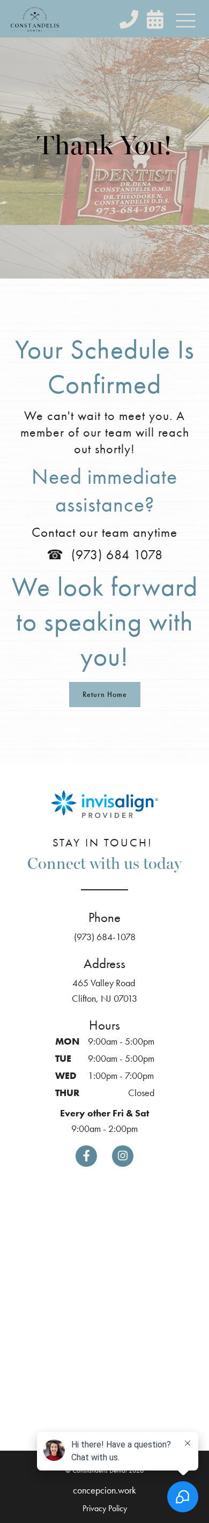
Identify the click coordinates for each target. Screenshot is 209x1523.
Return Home (105, 694)
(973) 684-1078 (105, 937)
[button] (185, 21)
